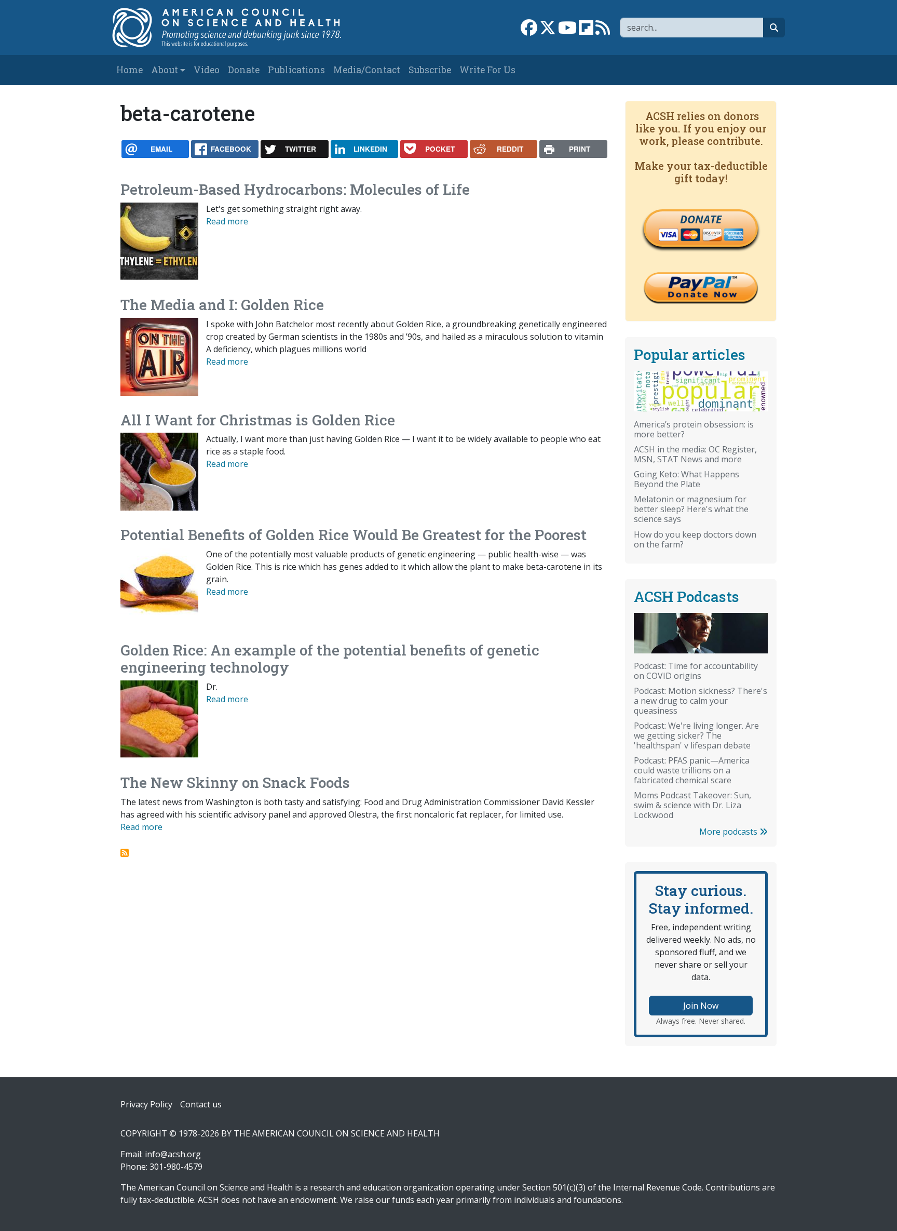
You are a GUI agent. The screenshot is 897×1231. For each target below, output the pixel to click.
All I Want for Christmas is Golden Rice (257, 420)
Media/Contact (366, 70)
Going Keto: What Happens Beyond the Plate (686, 479)
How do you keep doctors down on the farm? (695, 539)
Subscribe (430, 70)
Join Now (700, 1005)
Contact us (201, 1104)
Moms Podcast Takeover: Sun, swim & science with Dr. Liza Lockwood (692, 805)
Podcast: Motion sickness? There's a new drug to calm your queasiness (700, 700)
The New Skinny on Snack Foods (235, 782)
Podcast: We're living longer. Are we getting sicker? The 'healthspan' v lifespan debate (696, 735)
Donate (244, 70)
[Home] (237, 27)
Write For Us (487, 70)
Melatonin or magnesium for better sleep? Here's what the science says (691, 509)
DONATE (701, 219)
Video (207, 70)
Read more (227, 221)
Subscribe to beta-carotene (124, 853)
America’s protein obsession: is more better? (694, 429)
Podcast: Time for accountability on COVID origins (696, 670)
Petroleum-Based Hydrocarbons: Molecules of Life (295, 189)
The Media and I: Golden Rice (222, 304)
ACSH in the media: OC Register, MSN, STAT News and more (695, 454)
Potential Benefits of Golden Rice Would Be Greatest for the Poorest (353, 534)
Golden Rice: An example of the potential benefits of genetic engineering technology (329, 658)
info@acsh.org (173, 1154)
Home (129, 70)
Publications (296, 70)
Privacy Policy (146, 1104)
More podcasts (729, 831)
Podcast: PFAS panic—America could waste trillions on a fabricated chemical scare (692, 770)
